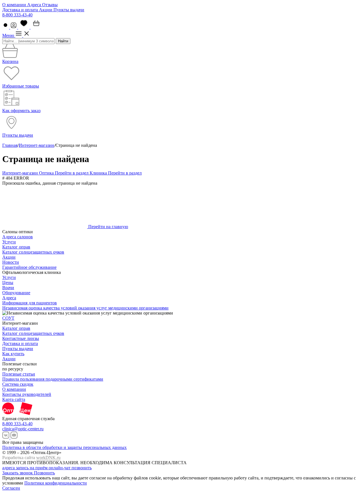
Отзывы (50, 4)
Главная (10, 145)
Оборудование (16, 292)
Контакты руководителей (26, 394)
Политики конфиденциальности (55, 483)
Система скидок (17, 384)
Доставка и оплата (20, 9)
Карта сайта (13, 399)
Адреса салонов (17, 236)
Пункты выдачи (68, 9)
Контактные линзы (20, 338)
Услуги (9, 241)
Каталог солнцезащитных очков (33, 252)
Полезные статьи (18, 374)
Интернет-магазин (36, 145)
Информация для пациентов (29, 302)
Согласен (11, 488)
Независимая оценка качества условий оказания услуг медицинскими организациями (85, 308)
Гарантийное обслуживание (29, 267)
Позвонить (44, 472)
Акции (46, 9)
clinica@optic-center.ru (23, 428)
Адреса (34, 4)
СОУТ (8, 318)
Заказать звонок (18, 472)
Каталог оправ (16, 247)
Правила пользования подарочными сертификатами (52, 379)
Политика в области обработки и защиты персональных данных (64, 447)
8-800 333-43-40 (17, 14)
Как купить (13, 353)
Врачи (8, 287)
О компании (14, 4)
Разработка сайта (31, 457)
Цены (7, 282)
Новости (10, 262)
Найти (63, 41)
